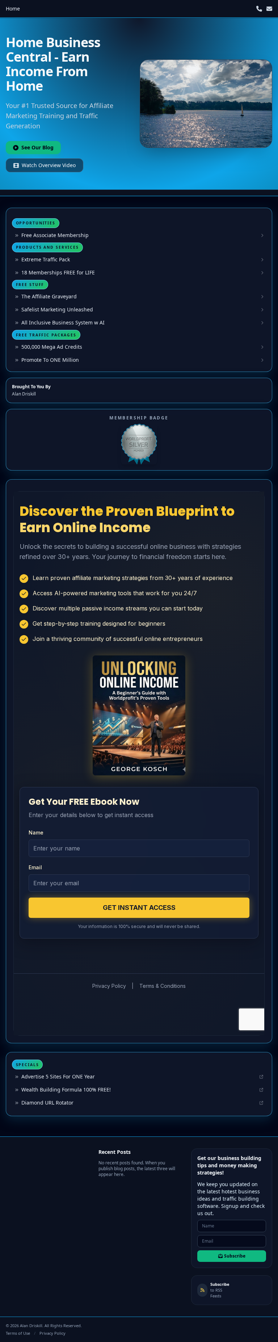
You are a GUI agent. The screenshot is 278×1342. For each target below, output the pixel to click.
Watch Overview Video (49, 165)
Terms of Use (18, 1333)
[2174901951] (259, 8)
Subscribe (234, 1256)
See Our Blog (37, 147)
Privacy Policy (52, 1333)
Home (13, 8)
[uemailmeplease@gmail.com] (269, 8)
